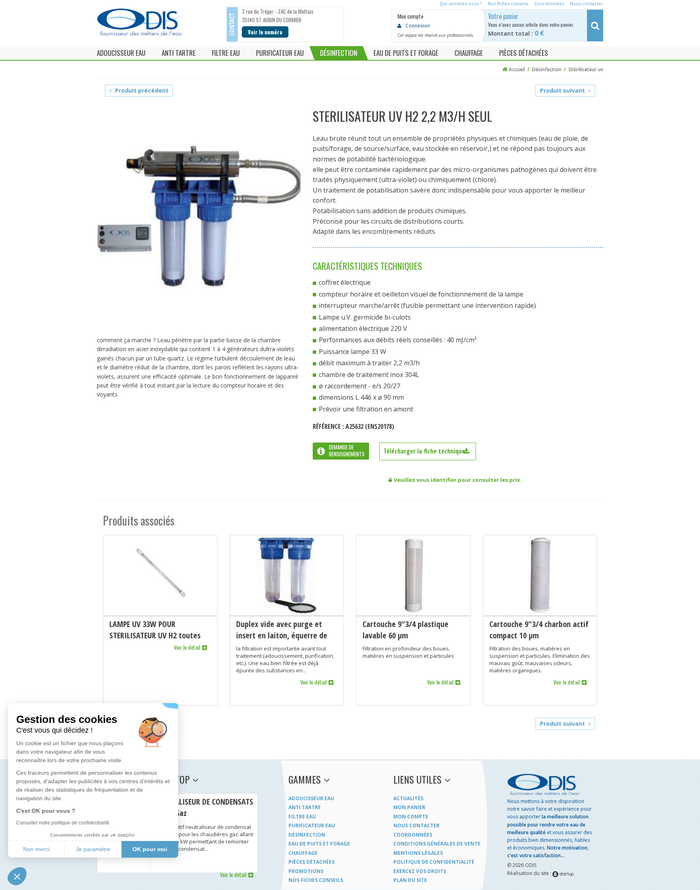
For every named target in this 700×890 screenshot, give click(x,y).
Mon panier (409, 807)
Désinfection (306, 834)
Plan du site (410, 880)
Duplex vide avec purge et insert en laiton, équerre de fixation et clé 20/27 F (287, 620)
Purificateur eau (311, 825)
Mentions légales (418, 853)
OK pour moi (149, 849)
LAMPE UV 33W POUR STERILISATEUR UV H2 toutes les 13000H (160, 620)
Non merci (36, 849)
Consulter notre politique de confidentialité (62, 823)
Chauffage (303, 853)
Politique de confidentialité (433, 861)
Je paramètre (93, 849)
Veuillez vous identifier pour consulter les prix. (458, 479)
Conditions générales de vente (436, 843)
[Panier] (549, 25)
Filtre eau (302, 816)
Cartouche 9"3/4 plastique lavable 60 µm (413, 620)
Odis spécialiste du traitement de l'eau (139, 22)
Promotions (305, 871)
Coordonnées (412, 834)
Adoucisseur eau (311, 798)
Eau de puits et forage (319, 843)
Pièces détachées (311, 861)
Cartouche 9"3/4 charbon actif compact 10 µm (540, 620)
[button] (17, 876)
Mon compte (410, 816)
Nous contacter (416, 825)
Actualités (408, 798)
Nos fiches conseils (315, 880)
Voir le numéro (265, 32)
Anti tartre (304, 807)
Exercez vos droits (419, 871)
